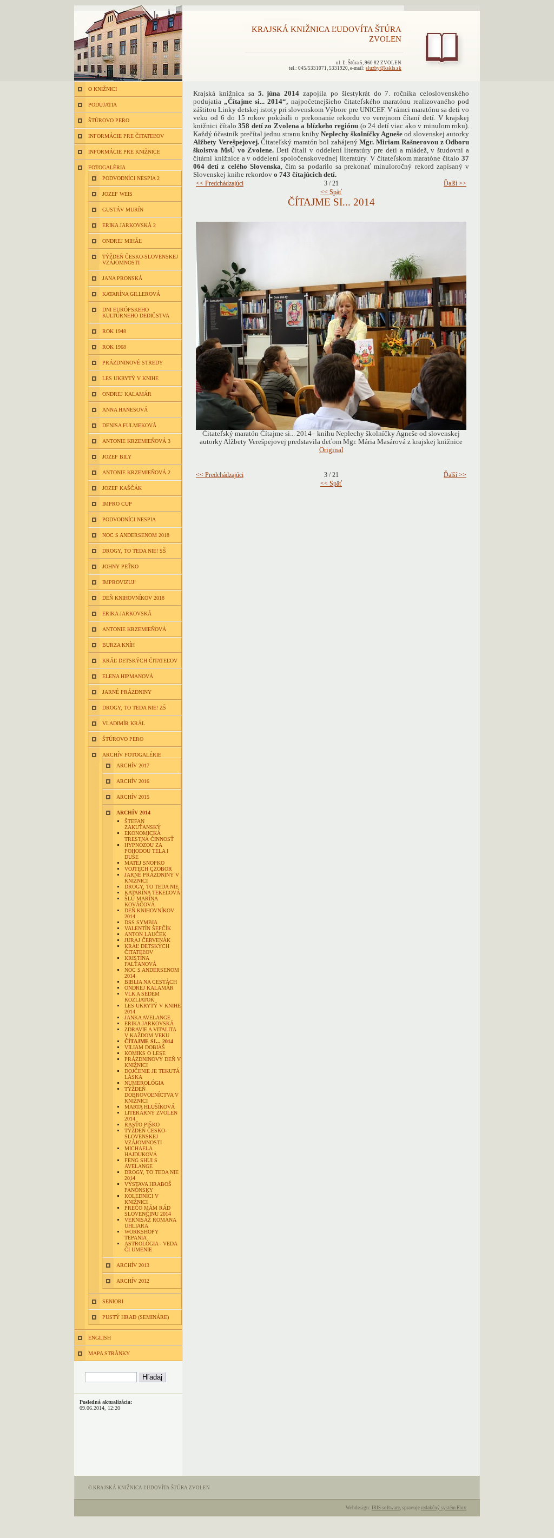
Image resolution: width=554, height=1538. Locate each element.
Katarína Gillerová (131, 294)
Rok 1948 (114, 331)
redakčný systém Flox (443, 1507)
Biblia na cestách (150, 982)
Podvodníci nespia (129, 519)
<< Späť (331, 192)
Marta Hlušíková (149, 1107)
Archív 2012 (132, 1281)
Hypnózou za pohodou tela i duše (146, 851)
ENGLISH (99, 1338)
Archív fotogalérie (131, 755)
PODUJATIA (102, 105)
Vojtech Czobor (148, 869)
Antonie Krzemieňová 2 (136, 472)
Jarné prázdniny (126, 692)
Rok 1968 (114, 347)
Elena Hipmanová (127, 676)
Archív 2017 (132, 765)
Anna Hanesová (125, 410)
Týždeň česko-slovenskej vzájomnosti (145, 1136)
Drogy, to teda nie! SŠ (134, 551)
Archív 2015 (132, 797)
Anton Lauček (145, 934)
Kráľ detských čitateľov (139, 661)
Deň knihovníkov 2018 (133, 598)
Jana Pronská (122, 278)
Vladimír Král (123, 723)
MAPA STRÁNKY (109, 1353)
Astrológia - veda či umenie (150, 1246)
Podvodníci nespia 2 (131, 178)
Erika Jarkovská (126, 613)
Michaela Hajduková (140, 1151)
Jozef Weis (117, 194)
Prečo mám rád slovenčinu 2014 (147, 1211)
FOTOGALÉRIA (107, 167)
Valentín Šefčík (147, 928)
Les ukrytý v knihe (130, 378)
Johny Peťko (120, 566)
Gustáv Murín (122, 210)
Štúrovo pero (122, 739)
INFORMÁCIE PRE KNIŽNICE (124, 152)
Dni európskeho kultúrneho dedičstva (135, 313)
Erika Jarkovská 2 (129, 225)
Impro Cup (117, 504)
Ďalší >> (455, 183)
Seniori (112, 1301)
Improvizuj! (119, 582)
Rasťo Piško (142, 1125)
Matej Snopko (144, 863)
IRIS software (386, 1507)
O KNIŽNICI (102, 89)
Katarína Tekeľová (152, 893)
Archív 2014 (133, 813)
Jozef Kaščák (122, 488)
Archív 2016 (132, 781)
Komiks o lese (145, 1053)
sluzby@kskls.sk (383, 68)
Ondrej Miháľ (122, 241)
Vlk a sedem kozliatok (142, 997)
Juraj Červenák (147, 940)
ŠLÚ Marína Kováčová (140, 901)
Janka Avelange (147, 1017)
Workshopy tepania (141, 1235)
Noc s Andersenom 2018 (135, 535)
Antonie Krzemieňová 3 (136, 441)
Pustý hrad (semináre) (135, 1317)
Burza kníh (118, 645)
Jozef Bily (116, 457)
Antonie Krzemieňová (134, 629)
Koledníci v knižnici (141, 1199)
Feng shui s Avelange (140, 1163)
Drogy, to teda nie (151, 887)
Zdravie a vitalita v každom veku (150, 1032)
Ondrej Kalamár (126, 394)
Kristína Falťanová (140, 961)
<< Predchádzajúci (219, 183)
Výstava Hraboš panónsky (148, 1187)
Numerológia (144, 1083)
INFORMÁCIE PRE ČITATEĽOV (126, 136)
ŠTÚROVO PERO (108, 120)
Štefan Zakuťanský (142, 824)
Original (331, 450)
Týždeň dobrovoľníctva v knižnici (151, 1095)
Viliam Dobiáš (144, 1047)
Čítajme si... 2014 (148, 1041)
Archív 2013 (132, 1265)
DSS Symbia (140, 922)
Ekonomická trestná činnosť (149, 836)
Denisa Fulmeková (129, 425)
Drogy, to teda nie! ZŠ (134, 708)
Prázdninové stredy (132, 363)
